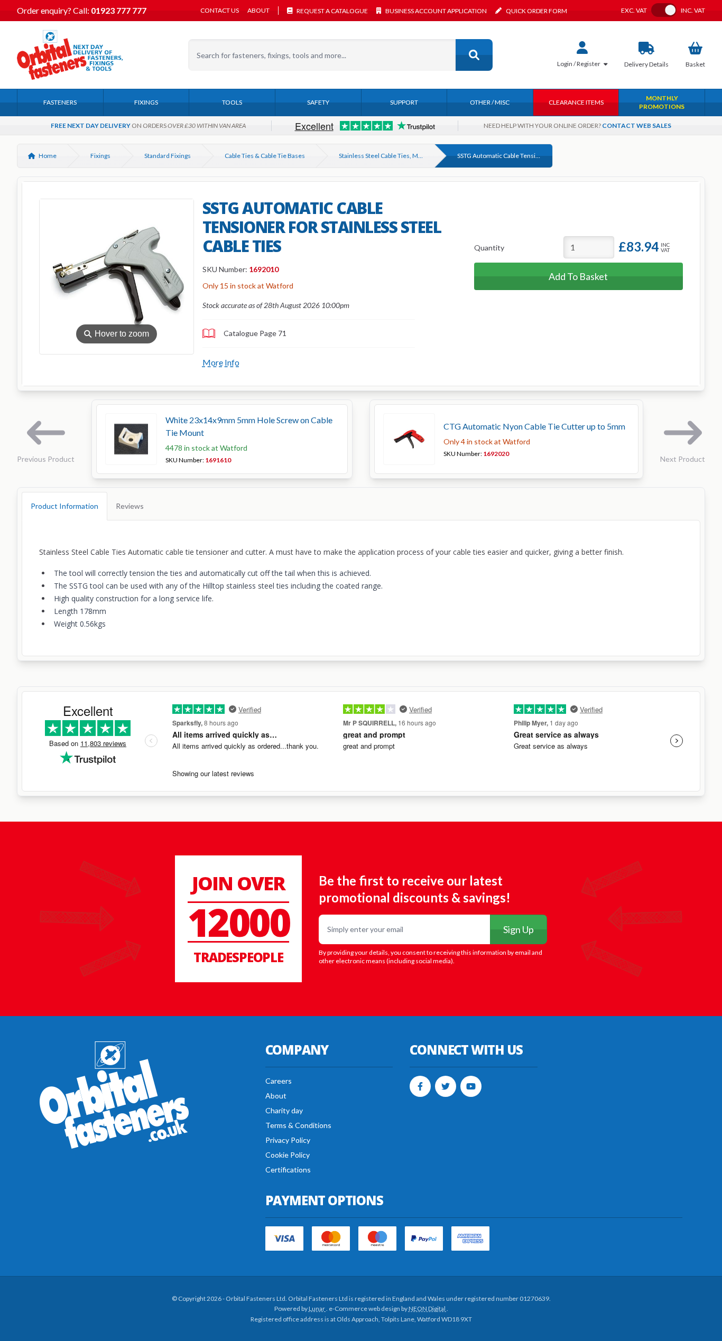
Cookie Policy (287, 1154)
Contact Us (219, 10)
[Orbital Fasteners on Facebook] (420, 1086)
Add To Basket (578, 276)
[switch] (664, 10)
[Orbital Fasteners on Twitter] (445, 1086)
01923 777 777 (117, 10)
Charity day (284, 1110)
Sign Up (518, 929)
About (258, 10)
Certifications (288, 1169)
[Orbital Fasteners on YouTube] (471, 1086)
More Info (220, 362)
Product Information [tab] (64, 505)
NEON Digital (428, 1308)
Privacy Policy (287, 1139)
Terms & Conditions (298, 1125)
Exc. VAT (634, 10)
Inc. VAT (693, 10)
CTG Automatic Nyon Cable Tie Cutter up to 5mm (534, 426)
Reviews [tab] (130, 505)
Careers (278, 1080)
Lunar (317, 1308)
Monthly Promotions (661, 102)
